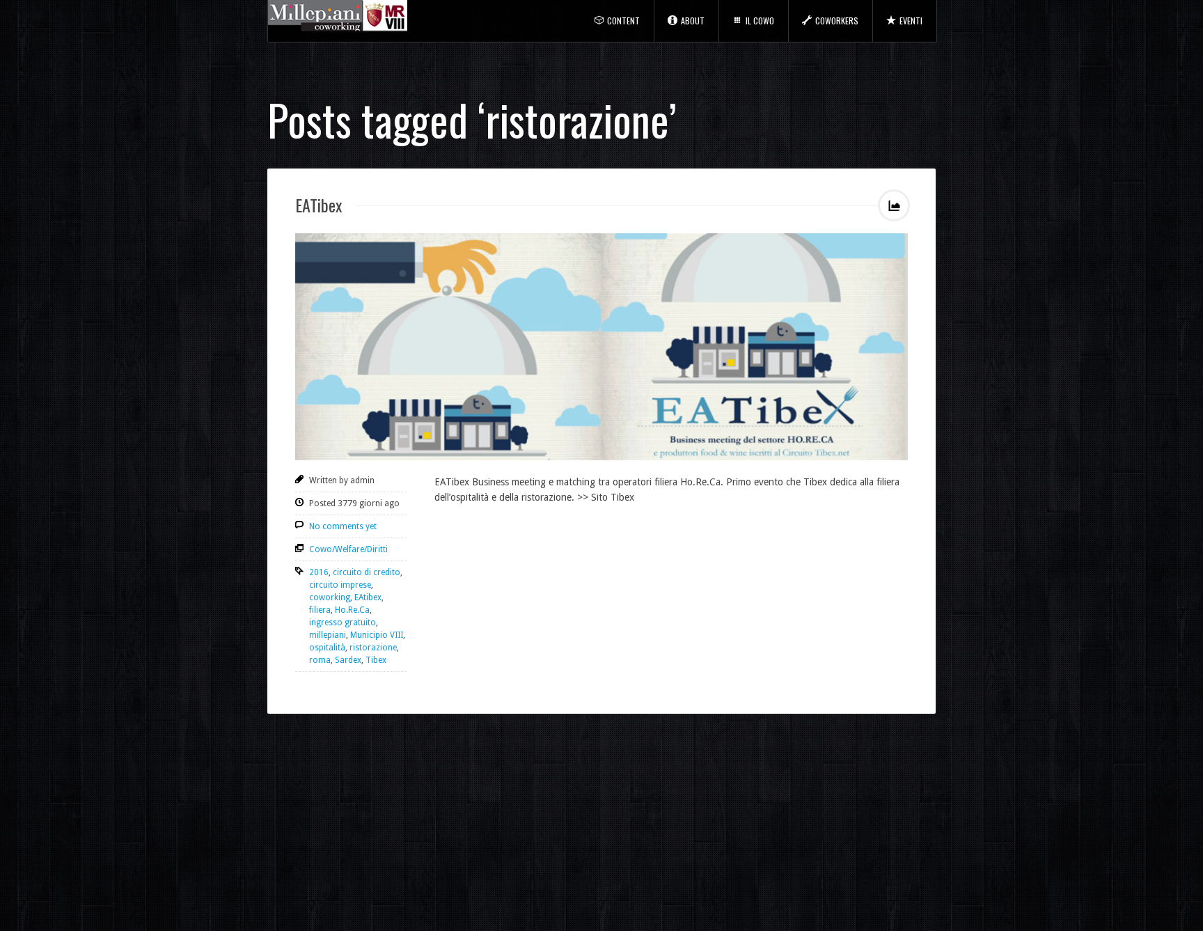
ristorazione (373, 647)
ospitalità (327, 647)
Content (623, 20)
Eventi (910, 20)
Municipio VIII (376, 635)
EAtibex (368, 597)
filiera (320, 610)
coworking (329, 597)
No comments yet (343, 526)
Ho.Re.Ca (352, 610)
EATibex (318, 204)
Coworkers (836, 20)
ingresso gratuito (342, 622)
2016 (319, 572)
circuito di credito (366, 572)
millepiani (327, 635)
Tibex (375, 660)
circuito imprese (340, 585)
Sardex (348, 660)
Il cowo (760, 20)
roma (320, 660)
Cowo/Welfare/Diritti (348, 549)
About (693, 20)
